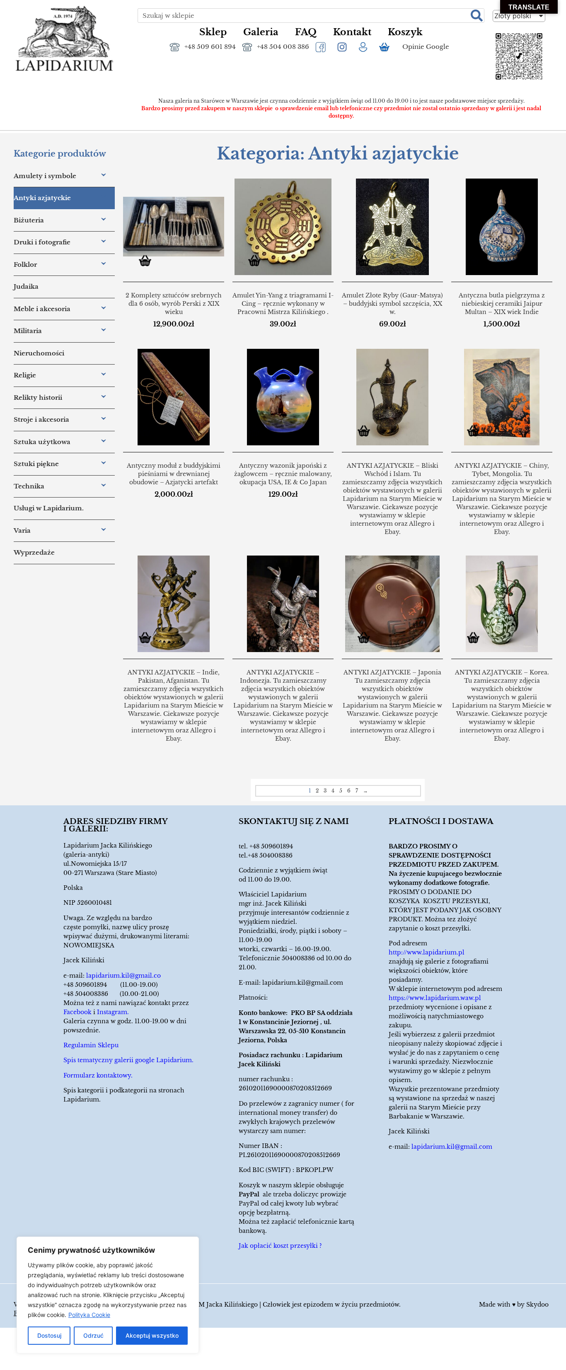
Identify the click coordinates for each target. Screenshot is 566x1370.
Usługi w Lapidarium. (49, 508)
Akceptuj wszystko (152, 1335)
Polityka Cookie (89, 1314)
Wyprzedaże (34, 552)
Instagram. (113, 1012)
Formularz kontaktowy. (98, 1075)
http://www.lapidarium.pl (426, 952)
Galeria (260, 32)
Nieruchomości (39, 353)
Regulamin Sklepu (91, 1045)
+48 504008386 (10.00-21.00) (111, 994)
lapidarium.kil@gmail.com (302, 982)
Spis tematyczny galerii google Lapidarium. (128, 1060)
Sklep (213, 32)
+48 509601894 (271, 846)
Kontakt (352, 32)
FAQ (306, 32)
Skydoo (537, 1304)
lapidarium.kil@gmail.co (123, 975)
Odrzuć (93, 1335)
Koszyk (405, 32)
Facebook (77, 1012)
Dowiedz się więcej (367, 432)
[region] (108, 1295)
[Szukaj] (476, 15)
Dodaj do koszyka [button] (148, 262)
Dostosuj (49, 1335)
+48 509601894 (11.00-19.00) (110, 984)
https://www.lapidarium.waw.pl (435, 998)
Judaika (26, 286)
